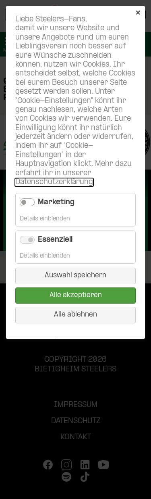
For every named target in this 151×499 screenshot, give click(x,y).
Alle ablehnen (75, 315)
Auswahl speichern (75, 275)
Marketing (56, 202)
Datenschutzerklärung (54, 182)
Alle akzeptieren (76, 295)
